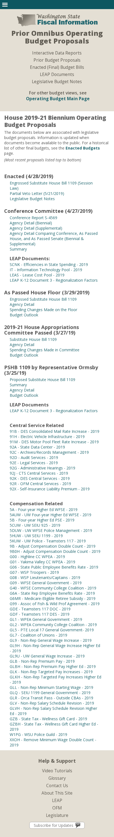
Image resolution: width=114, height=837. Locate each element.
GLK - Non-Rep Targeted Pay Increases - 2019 (51, 671)
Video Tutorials (57, 771)
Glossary (57, 778)
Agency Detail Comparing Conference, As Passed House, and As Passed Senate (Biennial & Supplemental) (54, 238)
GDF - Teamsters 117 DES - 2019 (39, 614)
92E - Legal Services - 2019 (34, 462)
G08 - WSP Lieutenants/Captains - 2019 (45, 577)
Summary (18, 249)
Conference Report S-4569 (33, 217)
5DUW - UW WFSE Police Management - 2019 (51, 530)
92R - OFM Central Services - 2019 (40, 483)
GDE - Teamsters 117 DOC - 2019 (40, 609)
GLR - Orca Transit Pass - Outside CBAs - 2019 (51, 697)
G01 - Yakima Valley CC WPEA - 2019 (42, 561)
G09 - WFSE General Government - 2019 (46, 582)
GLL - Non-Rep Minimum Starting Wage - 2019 (51, 687)
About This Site (57, 793)
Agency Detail (22, 304)
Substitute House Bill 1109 (33, 339)
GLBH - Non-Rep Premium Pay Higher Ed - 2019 (53, 666)
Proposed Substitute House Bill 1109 (42, 379)
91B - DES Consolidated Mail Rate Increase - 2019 (54, 431)
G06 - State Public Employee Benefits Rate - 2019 (54, 567)
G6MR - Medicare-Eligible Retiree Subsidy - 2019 (52, 598)
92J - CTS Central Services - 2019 (39, 473)
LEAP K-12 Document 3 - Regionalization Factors (54, 280)
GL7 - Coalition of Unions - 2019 (38, 635)
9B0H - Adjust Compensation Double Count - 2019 (55, 551)
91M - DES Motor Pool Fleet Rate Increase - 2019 (54, 441)
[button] (5, 4)
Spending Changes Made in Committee (44, 349)
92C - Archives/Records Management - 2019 (49, 452)
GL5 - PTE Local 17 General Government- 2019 (52, 629)
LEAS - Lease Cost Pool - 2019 (37, 275)
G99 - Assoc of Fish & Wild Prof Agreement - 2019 (55, 603)
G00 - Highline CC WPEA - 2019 (37, 556)
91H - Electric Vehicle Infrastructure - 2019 (47, 436)
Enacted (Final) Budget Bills (57, 67)
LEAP (57, 800)
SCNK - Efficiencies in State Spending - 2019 (49, 264)
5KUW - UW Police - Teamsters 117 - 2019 (48, 540)
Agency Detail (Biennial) (31, 222)
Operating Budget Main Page (58, 99)
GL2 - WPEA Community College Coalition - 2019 (53, 624)
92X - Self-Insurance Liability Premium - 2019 (50, 488)
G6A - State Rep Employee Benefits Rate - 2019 (52, 593)
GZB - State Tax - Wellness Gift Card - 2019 (48, 718)
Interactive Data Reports (57, 53)
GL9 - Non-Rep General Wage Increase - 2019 (51, 640)
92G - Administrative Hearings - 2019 (42, 468)
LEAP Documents (57, 74)
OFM (57, 808)
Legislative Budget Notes (57, 82)
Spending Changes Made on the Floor (43, 309)
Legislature (57, 815)
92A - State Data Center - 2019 (37, 447)
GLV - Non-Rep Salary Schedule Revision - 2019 (52, 703)
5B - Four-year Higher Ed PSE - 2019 (42, 520)
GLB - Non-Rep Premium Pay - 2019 (42, 661)
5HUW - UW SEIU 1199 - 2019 (36, 535)
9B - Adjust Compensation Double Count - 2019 (52, 546)
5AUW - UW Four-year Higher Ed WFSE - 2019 (50, 514)
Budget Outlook (24, 314)
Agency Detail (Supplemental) (36, 228)
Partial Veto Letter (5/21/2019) (37, 193)
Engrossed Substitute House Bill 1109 (43, 299)
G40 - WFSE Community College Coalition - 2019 (53, 588)
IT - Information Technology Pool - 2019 (46, 269)
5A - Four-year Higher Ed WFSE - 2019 (43, 509)
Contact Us (57, 786)
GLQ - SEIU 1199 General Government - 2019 (50, 692)
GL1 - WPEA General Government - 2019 (46, 619)
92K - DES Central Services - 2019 (40, 478)
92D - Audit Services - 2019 (34, 457)
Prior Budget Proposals (57, 60)
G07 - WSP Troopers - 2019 (34, 572)
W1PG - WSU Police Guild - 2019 (38, 734)
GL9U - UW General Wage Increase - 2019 (47, 656)
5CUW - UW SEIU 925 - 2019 (35, 525)
